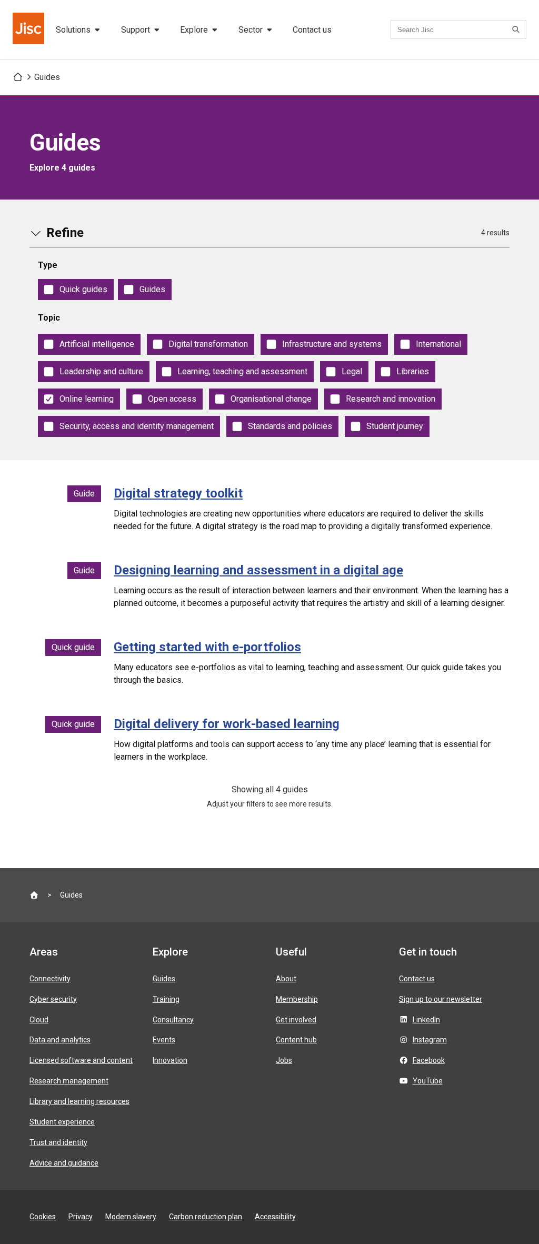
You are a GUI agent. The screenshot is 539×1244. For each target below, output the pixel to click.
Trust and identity (58, 1142)
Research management (68, 1081)
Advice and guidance (63, 1163)
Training (166, 999)
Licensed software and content (81, 1060)
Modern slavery (130, 1216)
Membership (297, 999)
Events (164, 1040)
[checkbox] (76, 289)
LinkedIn (426, 1020)
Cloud (38, 1020)
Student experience (62, 1122)
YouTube (428, 1081)
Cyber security (53, 999)
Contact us (312, 30)
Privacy (80, 1216)
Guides (47, 77)
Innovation (170, 1060)
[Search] (517, 29)
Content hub (296, 1040)
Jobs (284, 1060)
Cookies (42, 1216)
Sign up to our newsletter (440, 999)
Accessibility (275, 1216)
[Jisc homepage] (29, 29)
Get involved (296, 1020)
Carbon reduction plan (205, 1216)
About (286, 978)
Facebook (429, 1060)
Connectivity (50, 978)
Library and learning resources (79, 1101)
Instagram (430, 1040)
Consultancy (173, 1020)
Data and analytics (60, 1040)
